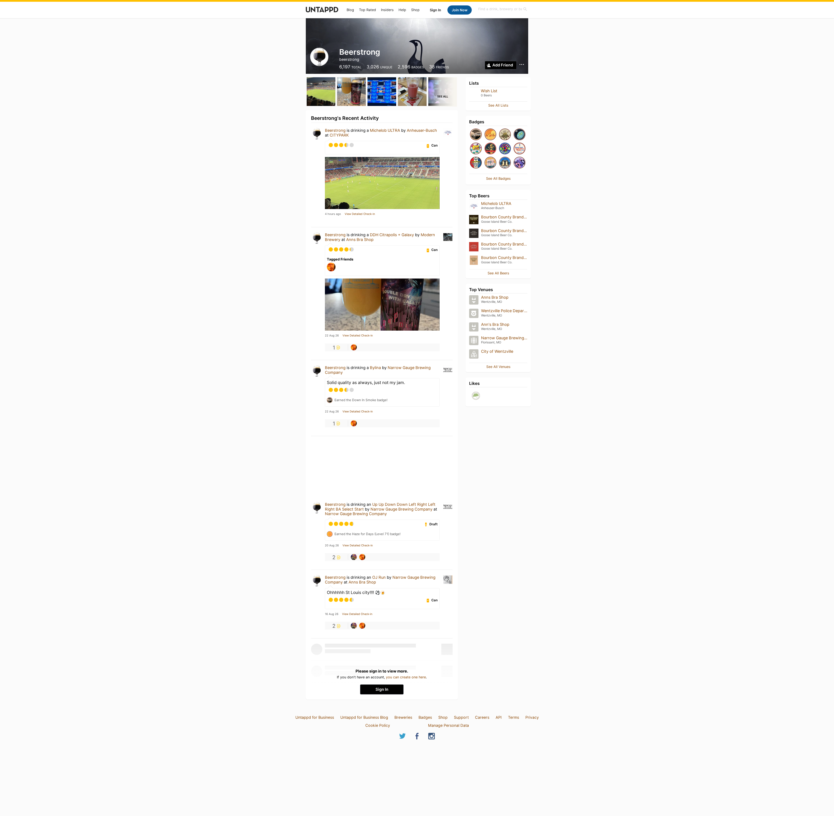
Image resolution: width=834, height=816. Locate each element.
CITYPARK (339, 135)
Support (461, 717)
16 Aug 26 (331, 614)
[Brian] (354, 347)
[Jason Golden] (354, 557)
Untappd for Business (314, 717)
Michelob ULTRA (385, 130)
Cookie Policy (377, 725)
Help (402, 10)
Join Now (459, 10)
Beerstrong (335, 130)
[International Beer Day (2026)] (519, 135)
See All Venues (498, 366)
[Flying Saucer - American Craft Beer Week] (476, 163)
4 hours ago (333, 214)
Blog (350, 10)
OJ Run (379, 577)
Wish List (489, 91)
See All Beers (498, 273)
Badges (425, 717)
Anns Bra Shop (360, 239)
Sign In (435, 10)
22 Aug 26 (332, 335)
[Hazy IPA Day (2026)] (490, 135)
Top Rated (367, 10)
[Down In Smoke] (476, 135)
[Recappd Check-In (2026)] (476, 149)
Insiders (387, 10)
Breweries (403, 717)
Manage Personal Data (448, 725)
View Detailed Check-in (360, 214)
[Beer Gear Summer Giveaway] (490, 163)
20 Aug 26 (332, 545)
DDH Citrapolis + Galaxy (392, 234)
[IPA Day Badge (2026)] (505, 135)
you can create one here (406, 677)
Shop (415, 10)
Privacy (532, 717)
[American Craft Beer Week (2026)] (519, 149)
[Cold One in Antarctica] (505, 163)
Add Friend (502, 65)
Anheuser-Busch (422, 130)
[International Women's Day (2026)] (519, 163)
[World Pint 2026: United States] (505, 149)
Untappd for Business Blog (364, 717)
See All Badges (498, 178)
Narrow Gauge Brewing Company (401, 509)
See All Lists (498, 105)
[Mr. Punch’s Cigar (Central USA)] (490, 149)
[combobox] (503, 9)
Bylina (375, 367)
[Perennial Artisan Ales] (476, 396)
